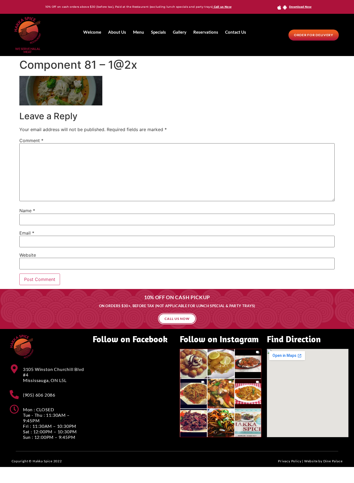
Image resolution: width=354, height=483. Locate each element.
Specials (158, 32)
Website (27, 255)
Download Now (300, 7)
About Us (117, 32)
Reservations (205, 32)
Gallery (179, 32)
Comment (31, 140)
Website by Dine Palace (323, 461)
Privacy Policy (289, 461)
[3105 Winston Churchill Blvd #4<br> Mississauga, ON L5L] (14, 368)
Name (27, 210)
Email (26, 233)
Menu (138, 32)
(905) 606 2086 (39, 394)
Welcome (92, 32)
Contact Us (235, 32)
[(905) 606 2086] (14, 394)
